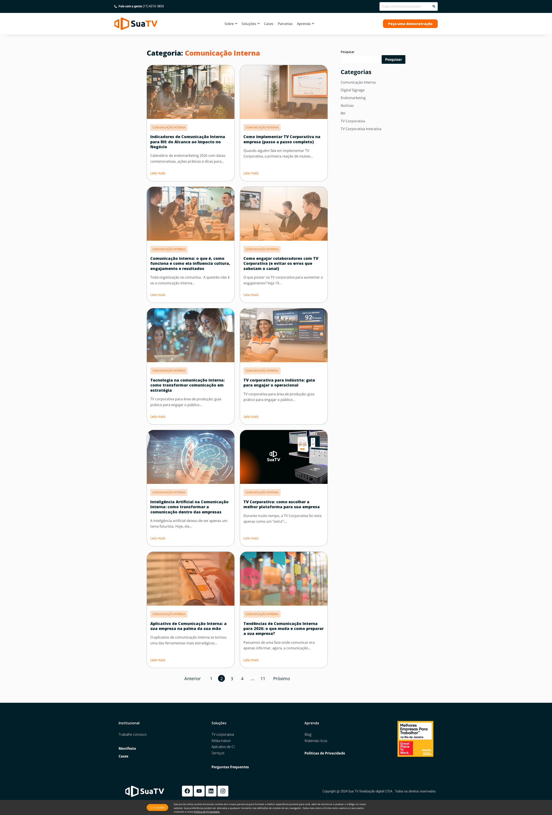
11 (262, 678)
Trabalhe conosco (133, 734)
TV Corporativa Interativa (361, 128)
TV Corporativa (353, 121)
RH (343, 113)
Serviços (218, 753)
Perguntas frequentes (230, 767)
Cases (123, 756)
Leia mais (157, 173)
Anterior (192, 678)
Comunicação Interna (358, 82)
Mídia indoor (221, 740)
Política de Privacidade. (207, 811)
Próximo (281, 678)
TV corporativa (223, 734)
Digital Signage (353, 90)
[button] (410, 23)
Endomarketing (353, 97)
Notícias (347, 105)
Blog (307, 734)
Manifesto (127, 748)
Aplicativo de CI (223, 746)
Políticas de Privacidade (324, 753)
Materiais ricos (315, 740)
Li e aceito (157, 807)
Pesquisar (347, 52)
